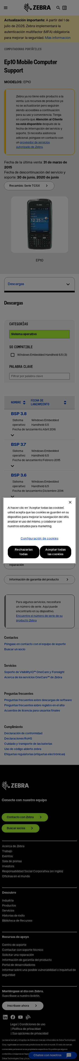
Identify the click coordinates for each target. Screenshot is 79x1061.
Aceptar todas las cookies (55, 552)
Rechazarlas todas (24, 552)
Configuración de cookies (39, 538)
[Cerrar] (70, 502)
